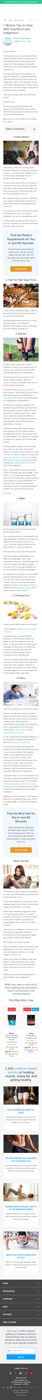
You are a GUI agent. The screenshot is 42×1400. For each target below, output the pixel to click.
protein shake (15, 460)
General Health (19, 20)
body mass (24, 390)
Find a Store (9, 1322)
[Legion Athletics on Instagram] (20, 1373)
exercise (6, 382)
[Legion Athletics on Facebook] (15, 1373)
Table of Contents (15, 129)
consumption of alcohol (13, 732)
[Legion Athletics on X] (10, 1373)
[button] (1, 2)
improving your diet (11, 784)
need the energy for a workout (16, 457)
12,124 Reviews (11, 1042)
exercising (25, 784)
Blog (10, 20)
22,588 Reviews (31, 1038)
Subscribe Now (32, 2)
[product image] (12, 1020)
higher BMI (7, 398)
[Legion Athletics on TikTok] (26, 1373)
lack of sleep (20, 730)
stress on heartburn (22, 742)
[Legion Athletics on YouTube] (31, 1373)
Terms (24, 1395)
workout (17, 463)
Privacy (18, 1395)
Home (5, 20)
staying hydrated (25, 588)
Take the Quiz (21, 269)
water (10, 475)
